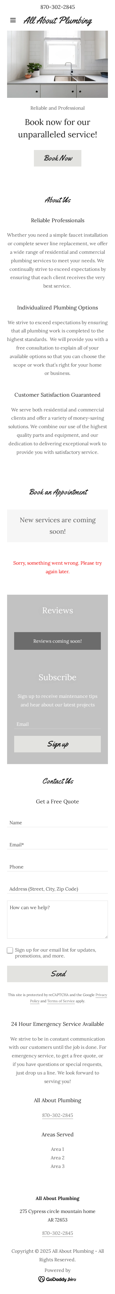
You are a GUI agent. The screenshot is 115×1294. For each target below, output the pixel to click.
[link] (57, 20)
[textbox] (57, 721)
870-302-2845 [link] (57, 7)
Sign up (57, 744)
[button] (14, 20)
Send (57, 974)
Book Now (57, 158)
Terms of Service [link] (61, 1001)
